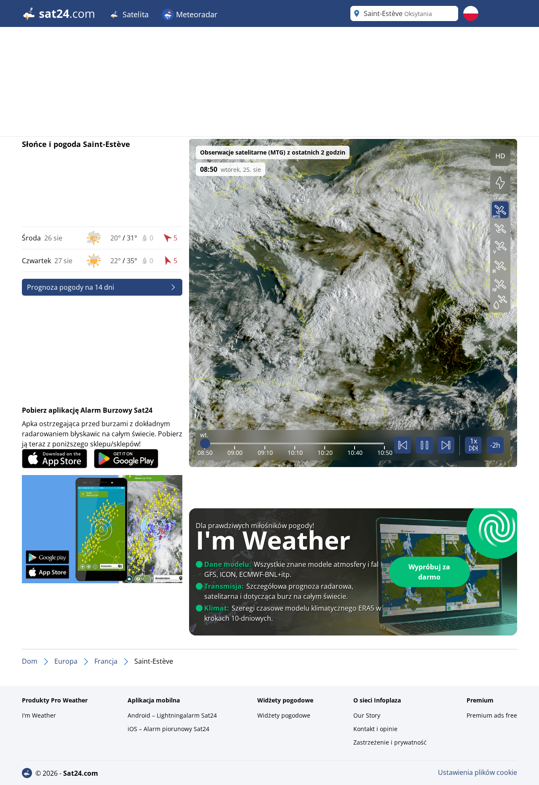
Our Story (366, 715)
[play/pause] (424, 445)
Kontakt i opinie (375, 729)
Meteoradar (195, 14)
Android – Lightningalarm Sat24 (172, 715)
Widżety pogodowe (283, 715)
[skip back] (402, 445)
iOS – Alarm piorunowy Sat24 (168, 729)
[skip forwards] (446, 445)
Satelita (134, 14)
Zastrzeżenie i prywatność (390, 742)
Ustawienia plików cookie (477, 772)
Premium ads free (492, 715)
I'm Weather (39, 715)
